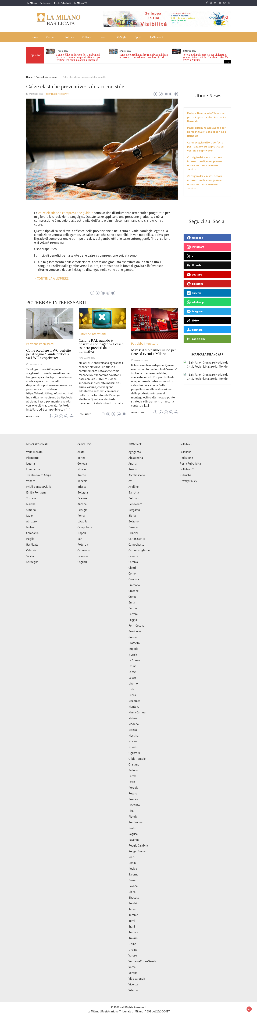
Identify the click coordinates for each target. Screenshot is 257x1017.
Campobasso (85, 527)
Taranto (133, 909)
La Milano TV (80, 3)
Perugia (82, 510)
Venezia (82, 481)
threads (196, 265)
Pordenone (135, 822)
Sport (138, 37)
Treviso (133, 938)
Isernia (132, 654)
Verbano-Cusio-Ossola (142, 961)
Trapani (133, 932)
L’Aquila (82, 521)
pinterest (197, 283)
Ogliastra (134, 753)
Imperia (133, 649)
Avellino (133, 487)
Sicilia (30, 556)
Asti (130, 481)
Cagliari (82, 562)
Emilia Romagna (36, 492)
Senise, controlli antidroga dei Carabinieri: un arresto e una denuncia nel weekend (82, 56)
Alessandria (135, 458)
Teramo (133, 915)
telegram (197, 311)
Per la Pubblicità (62, 3)
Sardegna (32, 562)
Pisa (131, 811)
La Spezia (134, 660)
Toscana (31, 498)
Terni (131, 921)
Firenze (82, 498)
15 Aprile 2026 (35, 364)
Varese (132, 955)
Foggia (132, 620)
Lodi (131, 689)
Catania (133, 562)
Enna (131, 602)
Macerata (134, 701)
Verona (132, 973)
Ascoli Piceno (136, 475)
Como (132, 573)
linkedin (197, 292)
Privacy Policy (188, 481)
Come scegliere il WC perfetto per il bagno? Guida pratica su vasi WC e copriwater (48, 354)
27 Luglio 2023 (36, 93)
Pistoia (132, 816)
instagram (198, 246)
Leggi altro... (33, 416)
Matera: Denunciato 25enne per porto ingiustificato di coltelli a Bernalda (206, 117)
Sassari (132, 880)
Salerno (133, 874)
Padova (133, 770)
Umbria (31, 510)
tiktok (195, 320)
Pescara (133, 799)
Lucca (132, 695)
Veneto (30, 481)
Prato (131, 828)
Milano (81, 469)
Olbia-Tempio (137, 759)
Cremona (134, 585)
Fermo (132, 608)
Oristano (133, 764)
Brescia (133, 527)
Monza (132, 730)
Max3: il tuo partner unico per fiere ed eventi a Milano (153, 352)
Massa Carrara (136, 712)
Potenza (82, 544)
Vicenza (133, 984)
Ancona (82, 504)
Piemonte (32, 458)
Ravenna (133, 840)
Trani (131, 926)
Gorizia (132, 637)
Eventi (103, 37)
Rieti (131, 857)
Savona (133, 886)
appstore (197, 329)
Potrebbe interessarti (57, 93)
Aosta (80, 452)
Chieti (132, 568)
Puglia (30, 539)
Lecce (132, 672)
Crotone (133, 591)
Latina (132, 666)
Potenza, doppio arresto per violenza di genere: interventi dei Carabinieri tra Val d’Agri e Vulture (144, 57)
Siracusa (133, 897)
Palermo (82, 556)
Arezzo (132, 469)
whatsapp (198, 302)
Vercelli (133, 967)
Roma (81, 516)
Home (34, 37)
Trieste (81, 487)
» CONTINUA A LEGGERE (51, 278)
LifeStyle (121, 37)
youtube (197, 274)
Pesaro (132, 793)
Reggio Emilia (136, 851)
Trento (81, 475)
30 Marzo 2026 (88, 358)
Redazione (45, 3)
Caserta (133, 556)
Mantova (133, 707)
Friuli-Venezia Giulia (38, 487)
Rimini (132, 863)
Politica (69, 37)
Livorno (133, 683)
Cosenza (133, 579)
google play (198, 338)
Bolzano (133, 521)
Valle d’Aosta (34, 452)
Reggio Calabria (138, 845)
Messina (133, 735)
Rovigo (132, 869)
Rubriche (185, 475)
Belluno (133, 498)
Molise (30, 527)
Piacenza (134, 805)
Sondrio (133, 903)
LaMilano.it (156, 37)
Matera (132, 718)
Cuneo (132, 597)
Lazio (29, 516)
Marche (30, 504)
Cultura (86, 37)
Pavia (131, 782)
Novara (132, 741)
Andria (132, 463)
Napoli (81, 533)
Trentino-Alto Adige (38, 475)
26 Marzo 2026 (141, 360)
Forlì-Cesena (136, 625)
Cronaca (51, 37)
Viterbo (133, 990)
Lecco (132, 678)
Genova (82, 463)
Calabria (31, 550)
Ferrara (133, 614)
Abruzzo (31, 521)
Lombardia (33, 469)
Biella (132, 516)
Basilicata (32, 544)
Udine (132, 944)
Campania (32, 533)
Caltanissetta (136, 539)
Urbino (132, 950)
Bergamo (134, 510)
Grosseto (134, 643)
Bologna (82, 492)
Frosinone (134, 631)
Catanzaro (83, 550)
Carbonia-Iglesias (139, 550)
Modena (133, 724)
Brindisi (133, 533)
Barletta (133, 492)
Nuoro (132, 747)
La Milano (32, 3)
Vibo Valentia (136, 979)
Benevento (135, 504)
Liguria (30, 463)
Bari (79, 539)
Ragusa (133, 834)
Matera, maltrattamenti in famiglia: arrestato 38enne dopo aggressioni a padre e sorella (208, 57)
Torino (81, 458)
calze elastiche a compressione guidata (65, 213)
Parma (132, 776)
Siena (131, 892)
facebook (197, 237)
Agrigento (134, 452)
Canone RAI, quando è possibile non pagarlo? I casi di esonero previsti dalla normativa (102, 346)
